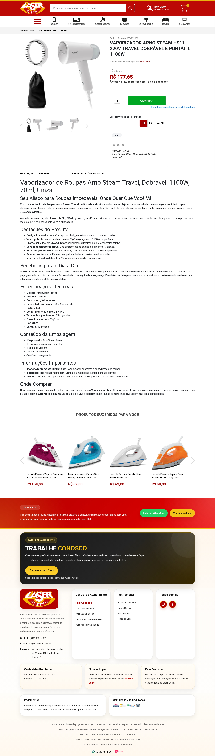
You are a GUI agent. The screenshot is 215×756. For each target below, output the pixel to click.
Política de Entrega (85, 614)
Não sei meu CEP (156, 123)
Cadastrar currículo (41, 570)
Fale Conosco (84, 602)
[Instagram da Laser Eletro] (163, 604)
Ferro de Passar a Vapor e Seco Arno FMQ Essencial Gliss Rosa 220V (45, 476)
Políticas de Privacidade (87, 625)
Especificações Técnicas (88, 173)
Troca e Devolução (85, 608)
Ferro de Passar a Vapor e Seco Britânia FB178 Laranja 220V (167, 476)
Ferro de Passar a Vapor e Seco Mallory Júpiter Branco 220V (83, 476)
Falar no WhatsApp (153, 513)
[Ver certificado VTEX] (152, 705)
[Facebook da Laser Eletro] (172, 604)
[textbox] (92, 8)
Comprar (146, 100)
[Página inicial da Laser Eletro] (39, 598)
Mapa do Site (124, 619)
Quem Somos (124, 608)
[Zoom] (34, 125)
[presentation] (21, 126)
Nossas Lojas (124, 613)
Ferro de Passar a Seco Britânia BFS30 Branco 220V (125, 476)
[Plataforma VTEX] (119, 751)
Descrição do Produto (35, 173)
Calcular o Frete (129, 123)
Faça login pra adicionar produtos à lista (173, 107)
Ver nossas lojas (182, 513)
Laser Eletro (144, 61)
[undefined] (62, 74)
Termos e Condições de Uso (89, 619)
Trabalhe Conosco (127, 602)
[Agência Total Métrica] (101, 751)
